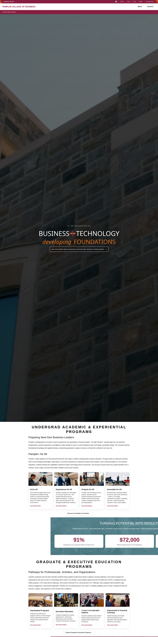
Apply (122, 1)
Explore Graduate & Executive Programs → (79, 632)
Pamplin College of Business (9, 12)
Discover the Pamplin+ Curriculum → (79, 513)
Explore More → (36, 506)
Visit (128, 1)
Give (134, 1)
